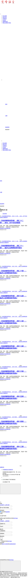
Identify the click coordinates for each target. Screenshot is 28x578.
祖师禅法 (5, 18)
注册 (1, 539)
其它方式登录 (5, 544)
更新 (6, 213)
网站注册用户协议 (7, 22)
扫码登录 (13, 544)
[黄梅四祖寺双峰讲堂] (8, 469)
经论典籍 (5, 15)
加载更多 (2, 467)
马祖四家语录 (7, 228)
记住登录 (3, 511)
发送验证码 (3, 530)
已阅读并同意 (6, 541)
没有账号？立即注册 (4, 504)
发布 (4, 213)
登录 (1, 513)
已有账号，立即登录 (4, 521)
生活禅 (4, 20)
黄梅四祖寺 (5, 21)
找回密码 (7, 511)
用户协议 (16, 518)
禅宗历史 (5, 17)
